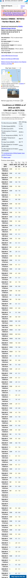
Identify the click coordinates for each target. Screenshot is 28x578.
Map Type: (8, 68)
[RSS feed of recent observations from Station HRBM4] (19, 21)
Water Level (7, 157)
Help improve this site (18, 576)
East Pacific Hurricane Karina (14, 15)
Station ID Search (6, 6)
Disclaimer (21, 83)
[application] (11, 76)
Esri (18, 82)
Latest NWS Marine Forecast (9, 55)
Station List (23, 7)
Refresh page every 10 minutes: (10, 101)
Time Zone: (21, 113)
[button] (3, 71)
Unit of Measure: (7, 113)
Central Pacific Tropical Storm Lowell (14, 13)
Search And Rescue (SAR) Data (10, 59)
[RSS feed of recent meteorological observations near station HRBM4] (13, 64)
